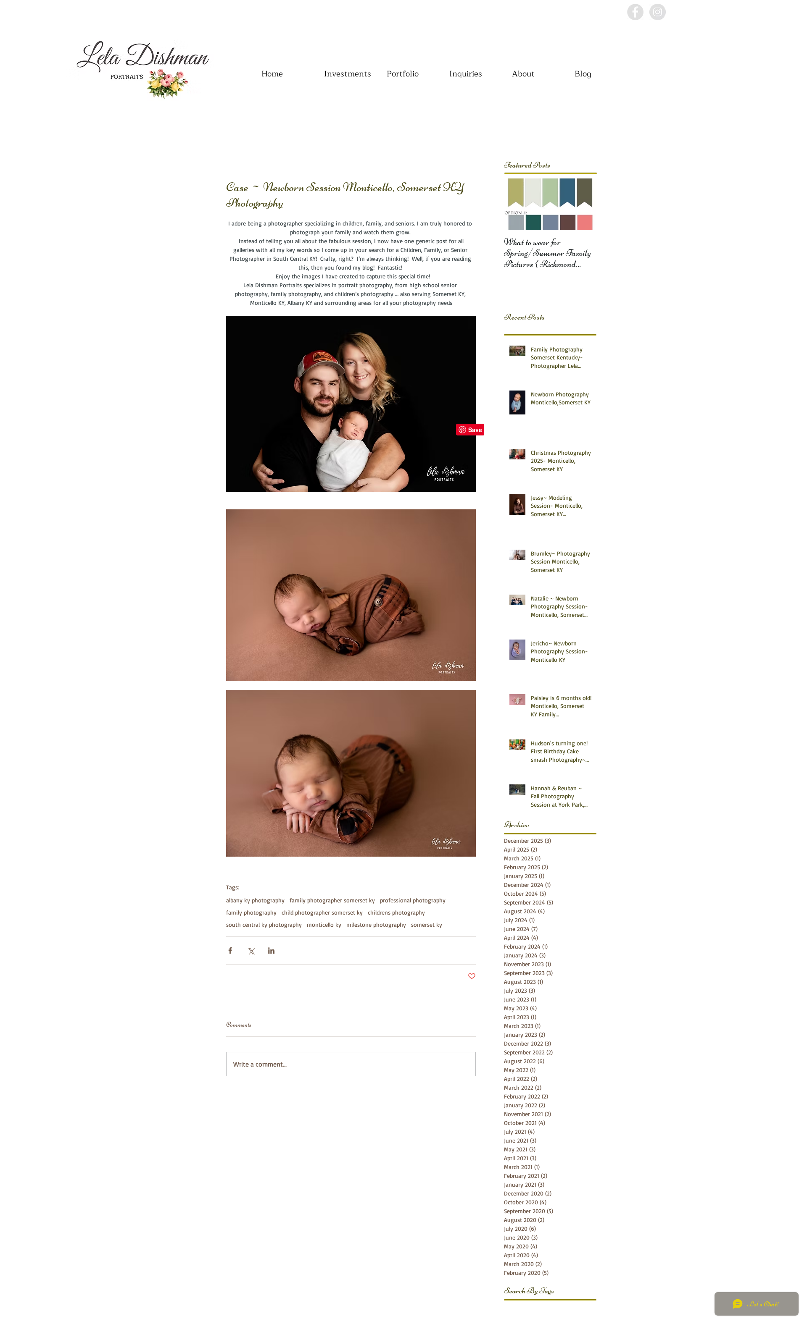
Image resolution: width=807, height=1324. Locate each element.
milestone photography (376, 924)
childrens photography (396, 912)
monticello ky (324, 924)
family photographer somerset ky (332, 900)
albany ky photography (255, 900)
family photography (251, 912)
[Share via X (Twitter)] (251, 950)
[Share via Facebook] (230, 950)
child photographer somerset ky (322, 912)
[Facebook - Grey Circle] (635, 12)
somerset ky (426, 924)
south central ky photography (264, 924)
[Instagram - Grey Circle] (657, 12)
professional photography (413, 900)
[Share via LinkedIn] (271, 950)
